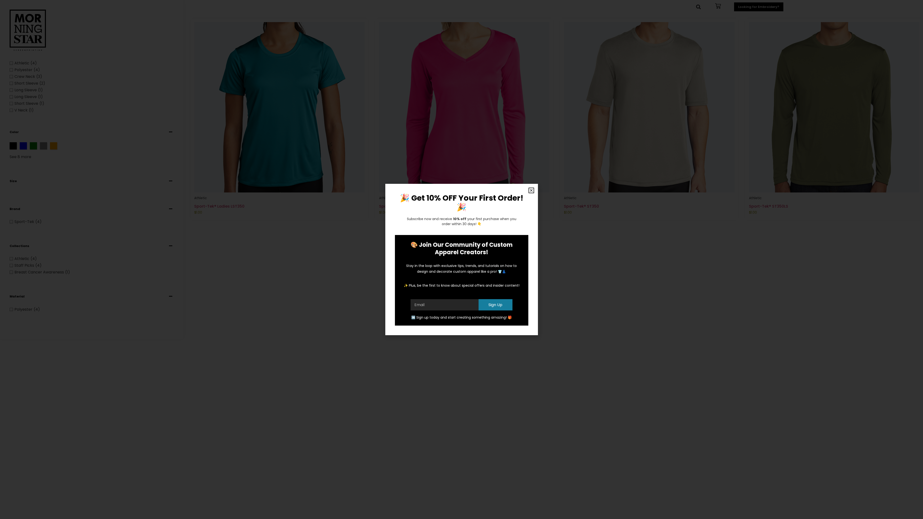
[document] (461, 259)
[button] (531, 190)
